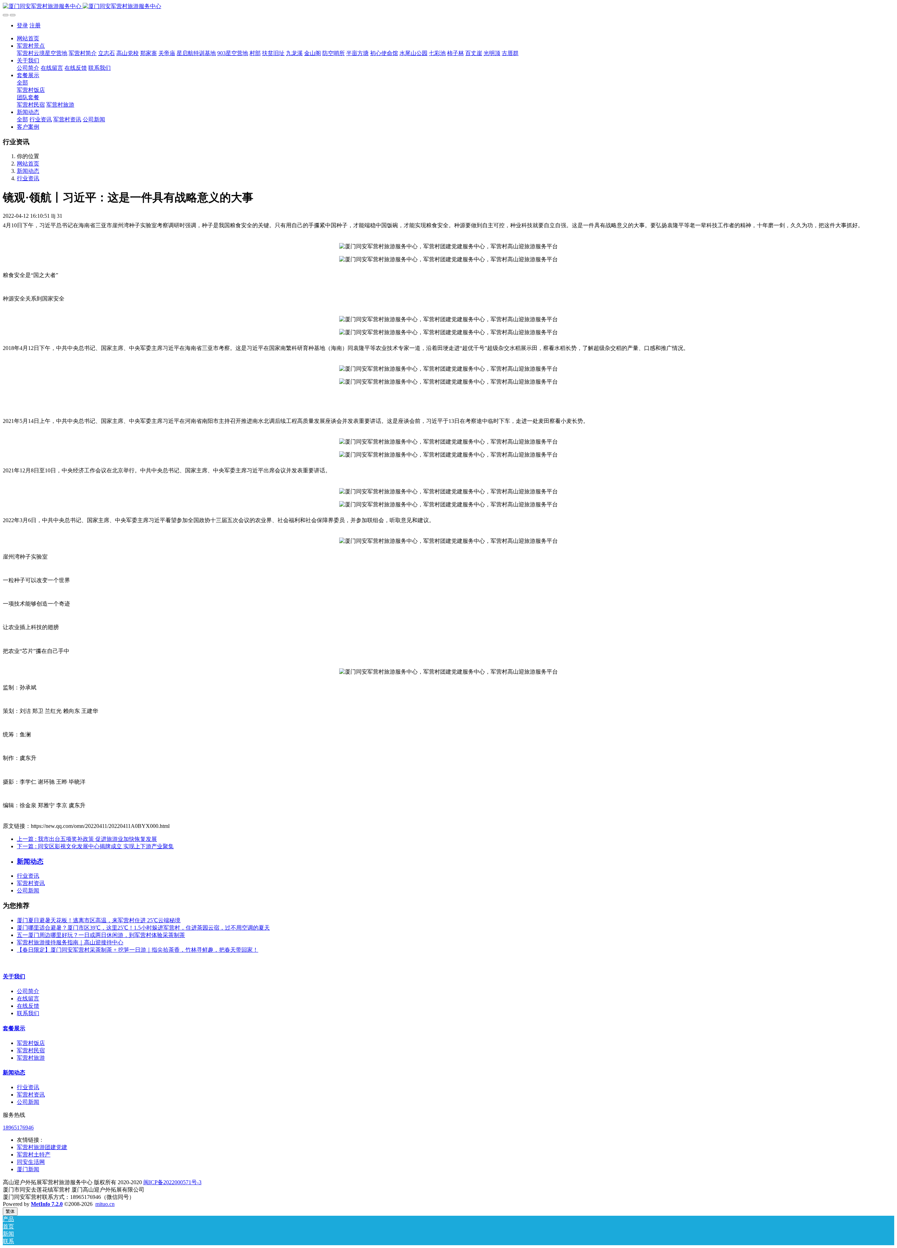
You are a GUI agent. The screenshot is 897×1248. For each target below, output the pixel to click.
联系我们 (28, 1013)
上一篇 (87, 839)
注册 (35, 25)
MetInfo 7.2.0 (47, 1204)
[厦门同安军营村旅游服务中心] (448, 6)
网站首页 (28, 38)
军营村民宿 (31, 1050)
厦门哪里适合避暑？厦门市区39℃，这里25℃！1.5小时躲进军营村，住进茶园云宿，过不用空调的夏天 (143, 928)
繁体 (10, 1211)
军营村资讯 (31, 883)
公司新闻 (28, 890)
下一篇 (95, 846)
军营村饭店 (31, 1043)
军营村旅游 (31, 1058)
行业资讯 (28, 178)
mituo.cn (105, 1204)
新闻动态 (28, 171)
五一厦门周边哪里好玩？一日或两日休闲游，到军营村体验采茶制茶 (101, 935)
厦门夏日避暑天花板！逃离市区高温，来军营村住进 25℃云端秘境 (98, 920)
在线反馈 (28, 1006)
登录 (22, 25)
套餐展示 (14, 1028)
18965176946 (18, 1128)
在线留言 (28, 998)
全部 (22, 83)
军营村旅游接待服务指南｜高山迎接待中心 (70, 942)
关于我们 (14, 976)
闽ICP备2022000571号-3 (172, 1182)
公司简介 (28, 991)
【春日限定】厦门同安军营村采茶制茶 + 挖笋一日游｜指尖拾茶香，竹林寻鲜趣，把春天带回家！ (137, 950)
